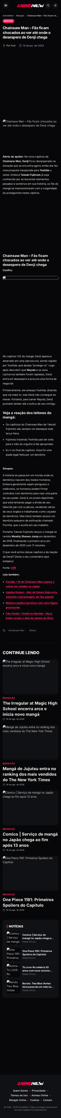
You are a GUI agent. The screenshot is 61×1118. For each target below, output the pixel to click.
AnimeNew (8, 15)
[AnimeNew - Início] (30, 5)
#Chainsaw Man (16, 630)
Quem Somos (20, 1090)
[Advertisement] (30, 83)
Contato (47, 1100)
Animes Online (40, 1095)
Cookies (34, 1100)
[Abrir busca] (48, 5)
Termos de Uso (19, 1095)
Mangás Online (17, 1100)
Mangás (20, 15)
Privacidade (38, 1090)
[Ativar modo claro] (55, 5)
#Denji (32, 630)
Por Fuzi (11, 45)
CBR (13, 567)
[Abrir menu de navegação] (6, 5)
